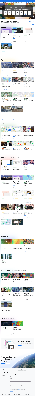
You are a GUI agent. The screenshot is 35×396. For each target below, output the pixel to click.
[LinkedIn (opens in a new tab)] (4, 372)
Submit (11, 391)
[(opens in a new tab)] (2, 394)
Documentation (15, 41)
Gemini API (19, 187)
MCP (25, 41)
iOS (28, 202)
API (2, 104)
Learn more (25, 370)
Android (26, 202)
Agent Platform (15, 187)
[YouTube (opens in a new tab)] (7, 372)
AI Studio (3, 41)
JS (13, 202)
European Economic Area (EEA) (21, 370)
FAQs (2, 376)
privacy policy (19, 389)
